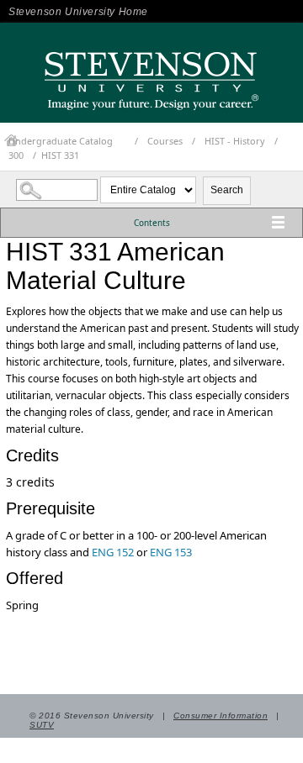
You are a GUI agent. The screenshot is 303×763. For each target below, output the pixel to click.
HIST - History (235, 140)
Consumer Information (220, 715)
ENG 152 (113, 552)
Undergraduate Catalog (60, 140)
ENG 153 (171, 552)
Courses (165, 140)
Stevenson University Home (78, 12)
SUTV (41, 724)
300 (16, 155)
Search (226, 190)
